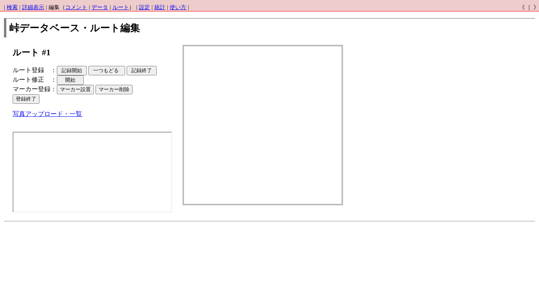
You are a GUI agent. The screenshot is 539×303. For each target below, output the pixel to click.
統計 (159, 7)
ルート (120, 7)
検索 (12, 7)
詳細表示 (33, 7)
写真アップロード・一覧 (47, 113)
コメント (76, 7)
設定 (144, 7)
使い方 (178, 7)
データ (100, 7)
